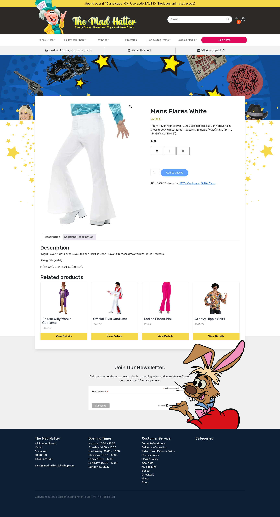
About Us (147, 463)
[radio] (157, 151)
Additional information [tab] (78, 236)
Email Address (100, 391)
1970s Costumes (190, 183)
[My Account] (243, 19)
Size (154, 140)
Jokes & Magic (186, 39)
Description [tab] (52, 236)
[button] (130, 106)
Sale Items (224, 39)
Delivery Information (154, 447)
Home (145, 478)
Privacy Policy (150, 455)
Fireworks (131, 39)
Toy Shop (101, 39)
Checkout (148, 474)
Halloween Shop (74, 39)
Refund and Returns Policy (158, 451)
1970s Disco (208, 183)
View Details (64, 336)
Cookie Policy (150, 459)
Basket (146, 470)
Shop (145, 482)
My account (149, 466)
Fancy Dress (46, 39)
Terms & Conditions (154, 443)
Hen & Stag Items (158, 39)
